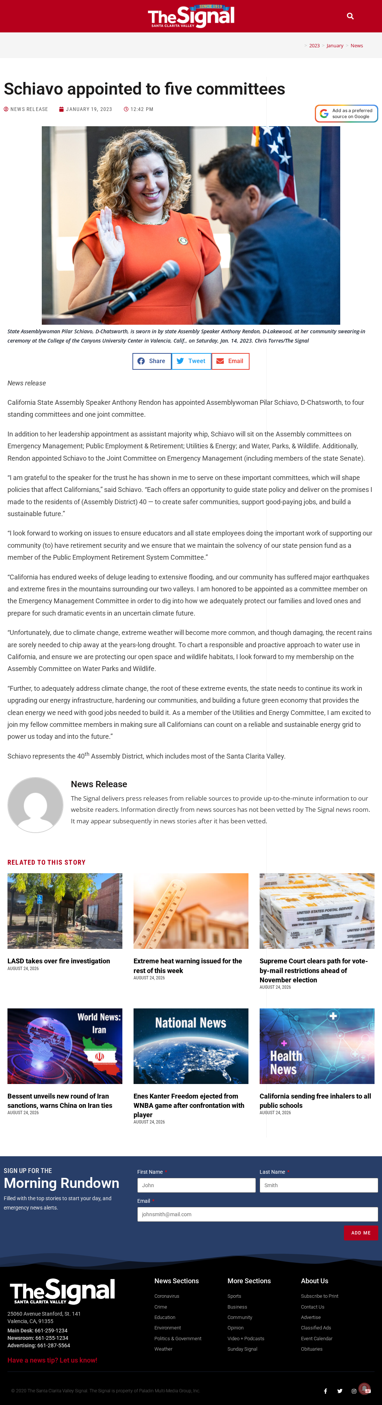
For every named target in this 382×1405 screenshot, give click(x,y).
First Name (150, 1172)
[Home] (300, 45)
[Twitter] (339, 1391)
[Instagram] (354, 1391)
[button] (31, 17)
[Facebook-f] (325, 1391)
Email (144, 1201)
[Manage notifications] (364, 1389)
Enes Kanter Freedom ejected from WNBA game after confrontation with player (189, 1105)
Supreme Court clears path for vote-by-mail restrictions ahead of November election (314, 970)
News (357, 45)
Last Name (273, 1172)
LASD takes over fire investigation (59, 961)
